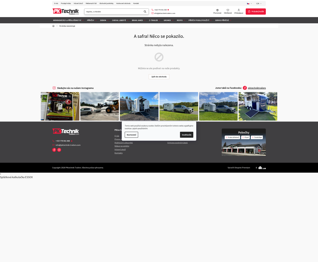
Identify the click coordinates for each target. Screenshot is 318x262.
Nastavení (131, 134)
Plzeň (247, 137)
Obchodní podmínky (106, 3)
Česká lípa (258, 137)
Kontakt (136, 3)
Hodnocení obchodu (123, 3)
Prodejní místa (66, 3)
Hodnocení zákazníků (124, 142)
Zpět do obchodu (159, 76)
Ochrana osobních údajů (177, 142)
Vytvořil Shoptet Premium (239, 167)
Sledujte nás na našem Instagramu (75, 87)
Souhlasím (186, 134)
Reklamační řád (91, 3)
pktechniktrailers (257, 87)
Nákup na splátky (122, 146)
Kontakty (119, 153)
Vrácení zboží (78, 3)
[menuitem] (68, 20)
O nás (56, 3)
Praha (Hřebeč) (233, 137)
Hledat (145, 11)
